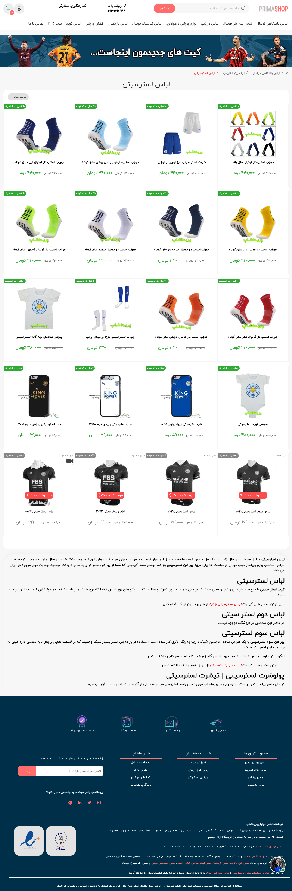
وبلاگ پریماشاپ (140, 784)
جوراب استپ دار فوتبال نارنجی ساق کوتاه (181, 336)
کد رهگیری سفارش (72, 6)
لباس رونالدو (256, 777)
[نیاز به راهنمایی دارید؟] (278, 866)
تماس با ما (35, 23)
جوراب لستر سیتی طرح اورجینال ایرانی (110, 336)
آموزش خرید (198, 762)
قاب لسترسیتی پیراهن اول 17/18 (181, 424)
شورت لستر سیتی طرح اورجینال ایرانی (182, 162)
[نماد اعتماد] (29, 840)
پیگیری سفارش (198, 777)
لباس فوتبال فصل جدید (269, 846)
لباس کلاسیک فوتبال (146, 23)
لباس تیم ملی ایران (217, 872)
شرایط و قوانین (140, 777)
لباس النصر (183, 862)
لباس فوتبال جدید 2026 (64, 23)
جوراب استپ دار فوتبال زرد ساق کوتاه (253, 249)
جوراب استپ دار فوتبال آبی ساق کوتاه (39, 162)
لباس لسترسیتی (204, 73)
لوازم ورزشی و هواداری (181, 23)
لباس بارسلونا (255, 784)
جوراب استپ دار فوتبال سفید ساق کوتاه (110, 249)
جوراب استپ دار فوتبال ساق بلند (253, 162)
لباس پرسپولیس (255, 762)
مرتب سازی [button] (19, 97)
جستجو (164, 8)
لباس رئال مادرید (255, 769)
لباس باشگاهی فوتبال (272, 23)
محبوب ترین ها (256, 753)
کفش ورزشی (94, 23)
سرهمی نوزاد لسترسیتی (253, 424)
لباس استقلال (261, 872)
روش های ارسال (198, 769)
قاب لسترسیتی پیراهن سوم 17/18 (39, 424)
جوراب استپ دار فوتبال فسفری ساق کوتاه (39, 249)
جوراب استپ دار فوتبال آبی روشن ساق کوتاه (110, 162)
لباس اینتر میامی (202, 862)
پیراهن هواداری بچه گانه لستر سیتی (39, 336)
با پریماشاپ (141, 753)
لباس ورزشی (209, 23)
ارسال (27, 771)
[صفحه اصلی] (287, 73)
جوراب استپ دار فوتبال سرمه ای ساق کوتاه (181, 249)
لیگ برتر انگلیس (234, 73)
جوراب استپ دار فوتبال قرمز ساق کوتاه (253, 336)
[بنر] (146, 51)
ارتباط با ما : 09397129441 (116, 8)
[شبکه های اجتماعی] (99, 803)
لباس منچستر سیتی (163, 862)
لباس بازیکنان (118, 23)
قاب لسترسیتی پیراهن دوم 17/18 (110, 424)
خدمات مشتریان (198, 753)
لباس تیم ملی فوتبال (237, 23)
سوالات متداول (140, 762)
